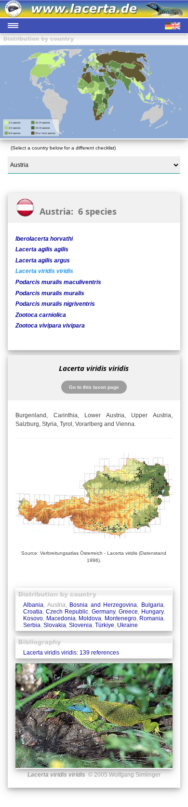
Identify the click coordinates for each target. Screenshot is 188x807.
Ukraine (127, 625)
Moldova (90, 618)
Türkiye (104, 625)
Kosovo (33, 618)
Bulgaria (152, 605)
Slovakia (54, 625)
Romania (151, 618)
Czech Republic (67, 611)
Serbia (31, 625)
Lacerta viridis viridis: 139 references (71, 652)
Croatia (32, 611)
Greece (128, 611)
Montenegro (120, 618)
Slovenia (80, 625)
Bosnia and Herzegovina (103, 605)
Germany (103, 611)
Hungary (152, 611)
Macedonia (61, 618)
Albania (33, 605)
